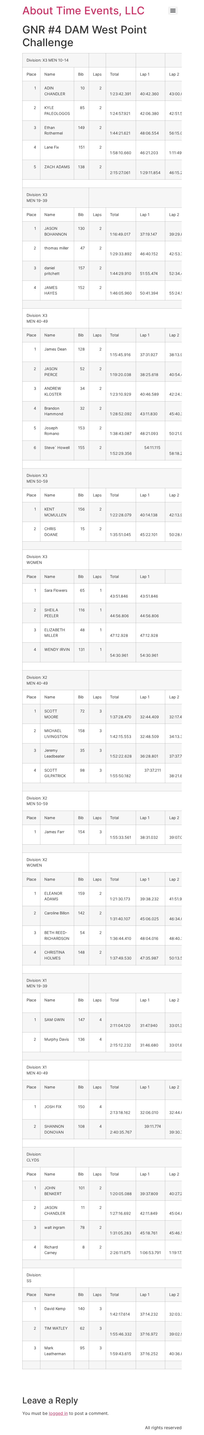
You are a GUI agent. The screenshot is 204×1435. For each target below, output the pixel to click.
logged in (58, 1413)
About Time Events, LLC (83, 10)
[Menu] (173, 11)
